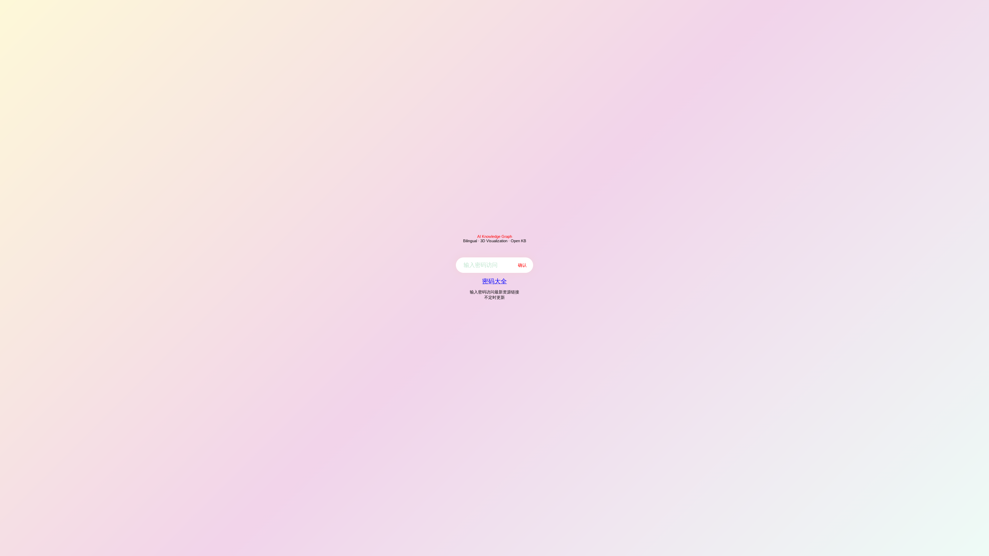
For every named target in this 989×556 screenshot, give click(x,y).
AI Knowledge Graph (494, 236)
